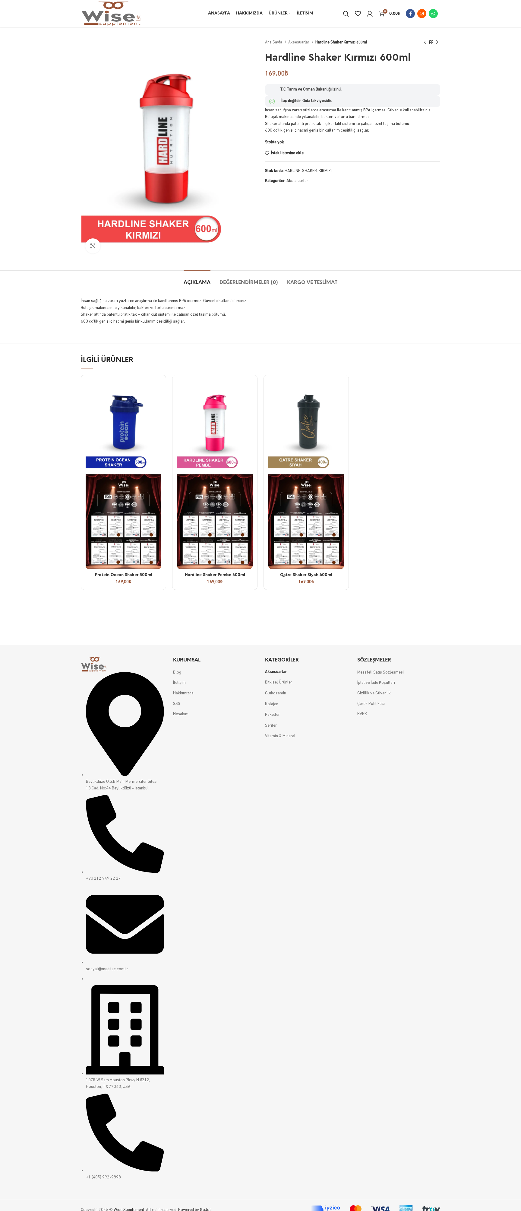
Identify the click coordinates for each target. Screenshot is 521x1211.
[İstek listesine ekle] (156, 403)
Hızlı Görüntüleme (156, 389)
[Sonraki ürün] (437, 43)
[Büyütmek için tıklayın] (92, 245)
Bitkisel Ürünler (278, 682)
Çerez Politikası (371, 704)
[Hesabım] (370, 14)
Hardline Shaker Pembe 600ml (215, 575)
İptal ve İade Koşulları (376, 682)
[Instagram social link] (421, 13)
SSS (176, 704)
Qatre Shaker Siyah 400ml (306, 575)
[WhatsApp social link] (433, 13)
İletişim (179, 682)
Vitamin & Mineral (280, 736)
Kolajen (271, 704)
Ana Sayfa (274, 42)
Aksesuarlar (299, 42)
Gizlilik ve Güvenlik (374, 693)
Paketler (272, 714)
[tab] (197, 279)
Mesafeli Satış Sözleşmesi (380, 672)
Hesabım (180, 714)
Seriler (271, 725)
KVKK (362, 714)
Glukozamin (275, 693)
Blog (177, 672)
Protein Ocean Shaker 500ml (123, 575)
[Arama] (346, 14)
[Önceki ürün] (425, 43)
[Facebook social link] (410, 13)
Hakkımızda (183, 693)
